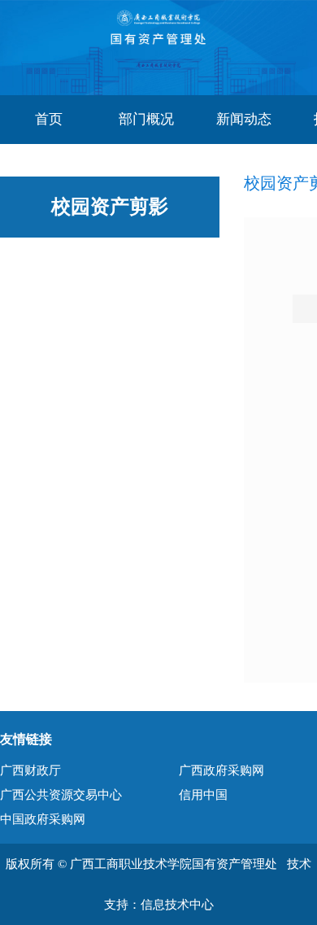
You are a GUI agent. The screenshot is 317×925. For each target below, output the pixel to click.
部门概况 (146, 119)
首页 (49, 119)
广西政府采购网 (221, 770)
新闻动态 (243, 119)
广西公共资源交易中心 (61, 794)
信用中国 (203, 794)
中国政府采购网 (42, 819)
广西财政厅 (30, 770)
